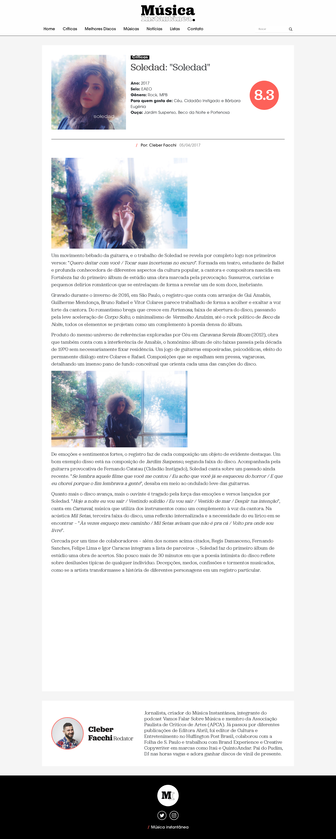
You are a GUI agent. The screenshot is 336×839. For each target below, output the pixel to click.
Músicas (131, 29)
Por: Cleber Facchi (158, 145)
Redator (123, 738)
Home (49, 29)
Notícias (154, 29)
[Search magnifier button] (290, 29)
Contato (195, 29)
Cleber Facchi (101, 733)
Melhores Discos (100, 29)
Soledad (148, 67)
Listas (175, 29)
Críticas (70, 29)
